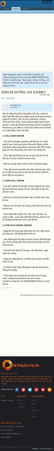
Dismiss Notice (51, 74)
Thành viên (25, 8)
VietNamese (35, 449)
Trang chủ (6, 8)
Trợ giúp (20, 404)
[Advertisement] (27, 44)
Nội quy (20, 400)
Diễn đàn (16, 8)
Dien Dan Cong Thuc (7, 400)
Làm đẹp (34, 404)
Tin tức (33, 413)
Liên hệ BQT (21, 407)
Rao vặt (33, 416)
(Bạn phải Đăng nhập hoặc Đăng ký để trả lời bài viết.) (37, 295)
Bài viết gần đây (20, 12)
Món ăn (33, 400)
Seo (32, 407)
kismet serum (10, 98)
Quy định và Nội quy (46, 449)
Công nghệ (34, 410)
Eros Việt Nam (15, 105)
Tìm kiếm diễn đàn (7, 12)
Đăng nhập (47, 2)
